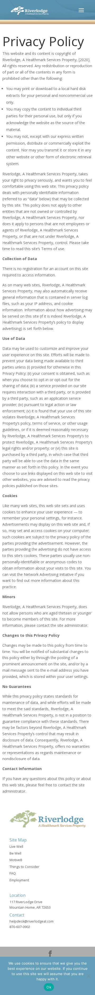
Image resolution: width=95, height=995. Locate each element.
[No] (88, 975)
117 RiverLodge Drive (26, 902)
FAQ (13, 873)
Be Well (15, 853)
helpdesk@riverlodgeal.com (32, 921)
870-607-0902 (20, 927)
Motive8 (16, 860)
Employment (19, 880)
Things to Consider (24, 867)
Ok (48, 987)
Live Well (16, 846)
